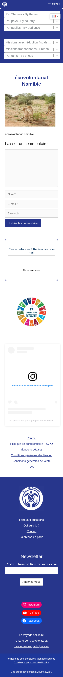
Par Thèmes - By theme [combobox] (22, 14)
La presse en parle (31, 537)
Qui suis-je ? (31, 525)
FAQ (31, 466)
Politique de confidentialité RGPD (31, 443)
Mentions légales (46, 658)
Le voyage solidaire (31, 635)
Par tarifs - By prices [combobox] (19, 55)
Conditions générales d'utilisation (31, 662)
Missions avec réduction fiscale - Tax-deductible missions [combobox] (29, 42)
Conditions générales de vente (32, 461)
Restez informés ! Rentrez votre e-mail (32, 251)
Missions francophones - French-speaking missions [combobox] (29, 49)
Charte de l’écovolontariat (31, 640)
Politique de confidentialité (21, 658)
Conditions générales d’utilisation (31, 455)
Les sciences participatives (31, 646)
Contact (31, 438)
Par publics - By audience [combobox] (23, 27)
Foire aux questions (31, 519)
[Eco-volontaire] (5, 4)
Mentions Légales (31, 449)
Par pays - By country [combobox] (20, 21)
